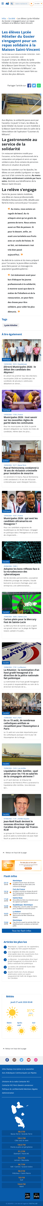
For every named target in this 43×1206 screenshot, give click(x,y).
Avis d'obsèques (8, 1073)
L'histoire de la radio (10, 1081)
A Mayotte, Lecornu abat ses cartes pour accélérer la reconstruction (25, 908)
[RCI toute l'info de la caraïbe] (7, 3)
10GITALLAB (33, 1203)
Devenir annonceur (25, 1085)
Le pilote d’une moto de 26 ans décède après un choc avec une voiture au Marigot (24, 884)
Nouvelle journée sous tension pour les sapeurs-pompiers (25, 901)
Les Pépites (32, 1073)
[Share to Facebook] (29, 85)
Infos (4, 1069)
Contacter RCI (24, 1081)
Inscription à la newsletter (23, 1069)
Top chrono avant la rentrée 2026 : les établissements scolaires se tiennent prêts (26, 924)
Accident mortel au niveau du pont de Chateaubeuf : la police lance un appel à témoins (25, 893)
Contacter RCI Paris (9, 1085)
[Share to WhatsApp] (39, 85)
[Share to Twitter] (34, 85)
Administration (8, 1093)
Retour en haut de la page (16, 852)
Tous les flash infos (21, 930)
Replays (9, 1069)
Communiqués (21, 1073)
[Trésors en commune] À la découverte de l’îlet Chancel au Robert (23, 915)
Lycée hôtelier (10, 325)
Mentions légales (31, 1089)
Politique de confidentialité (13, 1089)
